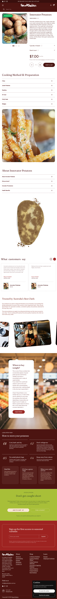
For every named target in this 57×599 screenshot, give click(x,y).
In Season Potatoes (35, 556)
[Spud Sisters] (28, 5)
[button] (53, 5)
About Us (18, 556)
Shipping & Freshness (48, 558)
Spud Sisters (15, 597)
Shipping (43, 59)
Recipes (45, 556)
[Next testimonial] (54, 259)
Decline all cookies (44, 595)
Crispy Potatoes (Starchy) (34, 562)
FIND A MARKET (40, 510)
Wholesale (18, 562)
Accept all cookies (44, 591)
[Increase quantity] (40, 65)
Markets (18, 560)
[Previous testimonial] (51, 259)
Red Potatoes (33, 572)
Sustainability (19, 558)
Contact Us (19, 564)
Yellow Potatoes (34, 568)
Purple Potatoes (34, 570)
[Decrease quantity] (32, 65)
